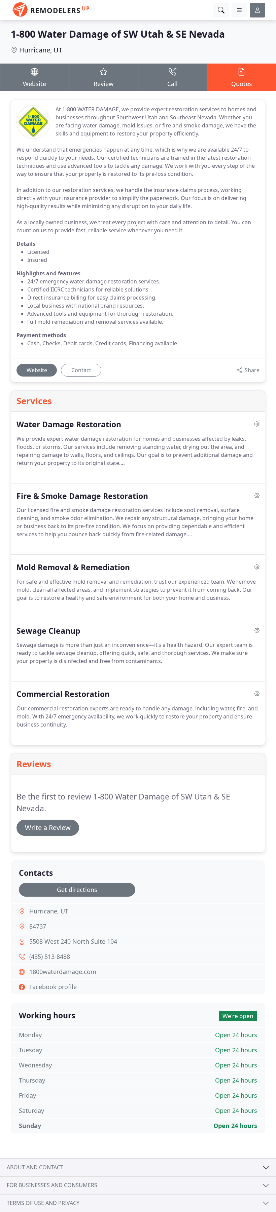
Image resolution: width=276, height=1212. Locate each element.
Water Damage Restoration (68, 424)
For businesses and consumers (52, 1185)
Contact (81, 370)
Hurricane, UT (40, 49)
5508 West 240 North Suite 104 (73, 941)
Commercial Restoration (63, 694)
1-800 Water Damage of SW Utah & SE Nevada (118, 33)
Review (103, 84)
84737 (37, 926)
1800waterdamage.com (62, 972)
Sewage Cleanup (48, 630)
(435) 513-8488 (49, 956)
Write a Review (48, 827)
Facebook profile (53, 987)
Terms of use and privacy (43, 1203)
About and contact (35, 1167)
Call (172, 84)
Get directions (77, 890)
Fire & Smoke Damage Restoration (82, 496)
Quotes (241, 84)
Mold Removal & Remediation (73, 567)
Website (34, 84)
